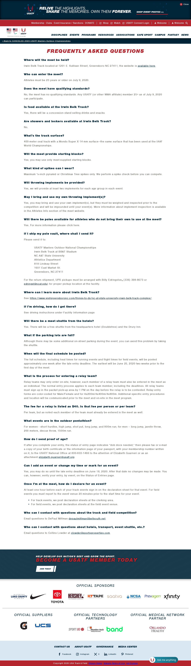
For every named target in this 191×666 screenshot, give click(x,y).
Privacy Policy (95, 663)
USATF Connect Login (137, 23)
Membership (37, 23)
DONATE (89, 23)
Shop (105, 23)
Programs (89, 34)
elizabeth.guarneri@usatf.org (56, 457)
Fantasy (173, 34)
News (185, 34)
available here (146, 65)
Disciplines (59, 34)
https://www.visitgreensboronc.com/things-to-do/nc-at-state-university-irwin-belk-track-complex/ (90, 298)
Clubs (49, 23)
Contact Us (62, 647)
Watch (116, 23)
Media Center (127, 647)
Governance (104, 647)
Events (74, 34)
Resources (106, 34)
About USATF (83, 647)
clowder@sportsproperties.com (90, 533)
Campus (160, 34)
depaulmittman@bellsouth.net (87, 518)
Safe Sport (144, 34)
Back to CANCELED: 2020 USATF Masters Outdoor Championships (37, 41)
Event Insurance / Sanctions (68, 23)
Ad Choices (132, 663)
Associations (125, 34)
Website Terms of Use (114, 663)
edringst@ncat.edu (35, 283)
